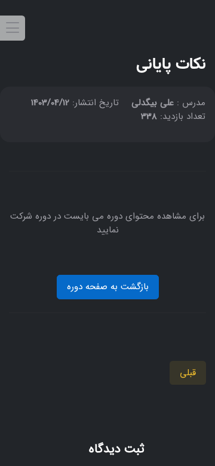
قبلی (188, 373)
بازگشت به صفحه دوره (108, 287)
